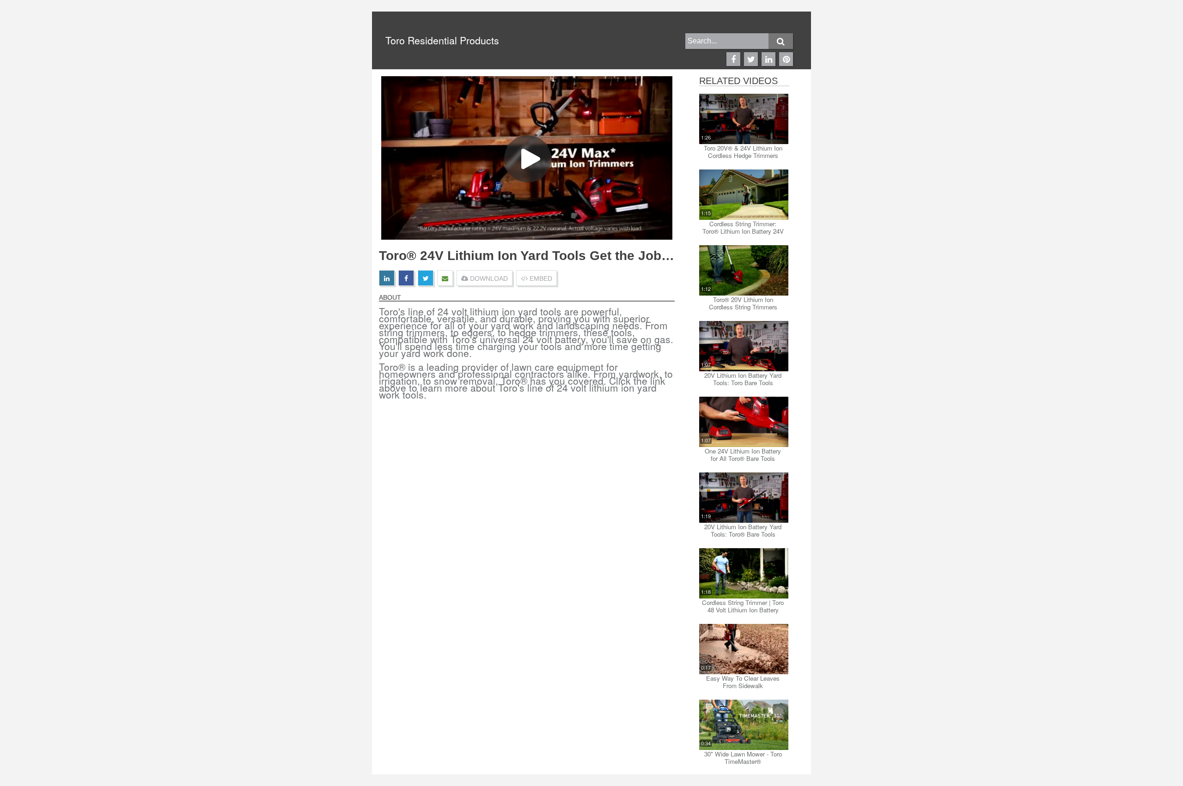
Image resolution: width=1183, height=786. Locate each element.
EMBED (540, 278)
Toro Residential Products (442, 40)
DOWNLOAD (488, 278)
